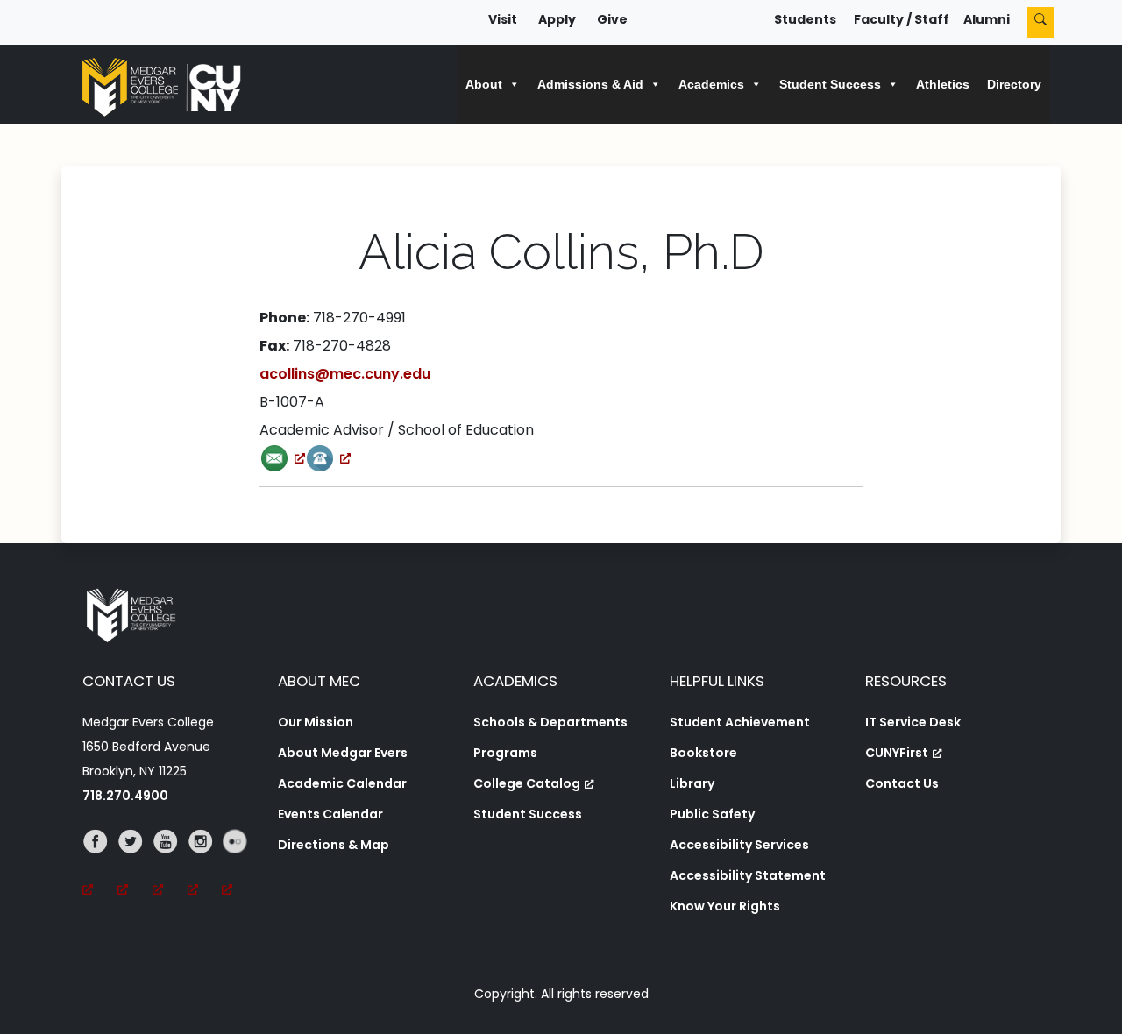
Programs (505, 752)
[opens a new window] (282, 458)
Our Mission (315, 722)
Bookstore (703, 752)
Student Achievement (740, 722)
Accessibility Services (739, 844)
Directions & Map (333, 844)
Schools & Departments (550, 722)
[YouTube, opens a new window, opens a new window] (170, 865)
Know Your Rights (725, 906)
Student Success (527, 814)
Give (612, 19)
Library (692, 783)
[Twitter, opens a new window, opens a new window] (135, 865)
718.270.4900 (125, 795)
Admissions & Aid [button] (590, 84)
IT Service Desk (913, 722)
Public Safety (712, 814)
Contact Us (902, 783)
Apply (557, 19)
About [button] (483, 84)
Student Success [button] (830, 84)
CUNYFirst (896, 752)
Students (805, 19)
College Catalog (526, 783)
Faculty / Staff (901, 19)
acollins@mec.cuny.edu (344, 374)
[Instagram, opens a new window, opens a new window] (205, 865)
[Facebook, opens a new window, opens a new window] (99, 865)
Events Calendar (330, 814)
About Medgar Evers (343, 752)
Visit (502, 19)
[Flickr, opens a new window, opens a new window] (239, 865)
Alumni (986, 19)
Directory (1014, 84)
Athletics (942, 84)
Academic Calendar (342, 783)
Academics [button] (711, 84)
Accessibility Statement (748, 875)
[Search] (1040, 22)
